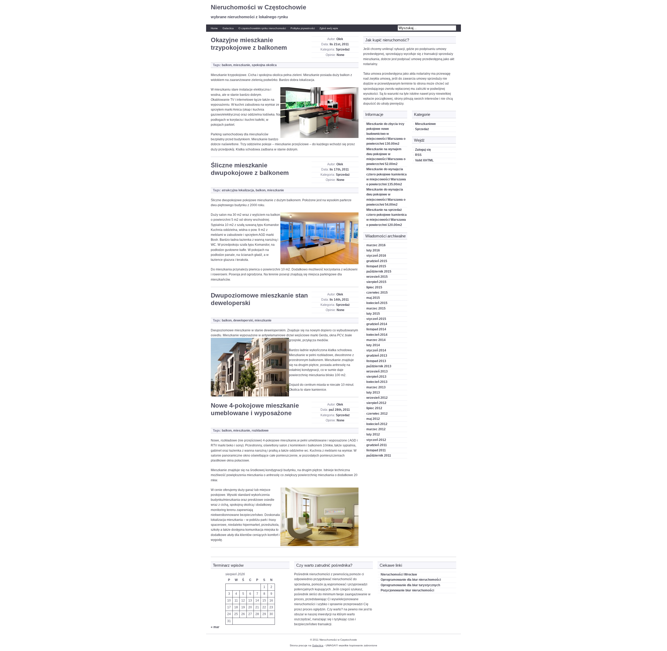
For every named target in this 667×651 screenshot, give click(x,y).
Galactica (228, 28)
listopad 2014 (376, 329)
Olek (339, 39)
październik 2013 (378, 366)
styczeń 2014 (376, 350)
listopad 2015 (376, 266)
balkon (227, 65)
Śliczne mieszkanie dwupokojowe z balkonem (250, 169)
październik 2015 (378, 271)
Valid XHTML (424, 160)
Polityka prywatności (303, 28)
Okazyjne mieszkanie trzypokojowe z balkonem (249, 43)
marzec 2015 (376, 308)
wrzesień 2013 (377, 371)
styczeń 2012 (376, 440)
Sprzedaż (343, 49)
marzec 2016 (376, 245)
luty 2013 (373, 392)
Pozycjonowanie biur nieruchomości (407, 590)
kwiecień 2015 (376, 303)
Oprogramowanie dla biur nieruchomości (411, 580)
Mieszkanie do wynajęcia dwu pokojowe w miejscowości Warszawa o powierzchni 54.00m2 (385, 197)
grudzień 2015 (376, 261)
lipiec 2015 (374, 287)
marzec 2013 (376, 387)
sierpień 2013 (376, 376)
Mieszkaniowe (425, 124)
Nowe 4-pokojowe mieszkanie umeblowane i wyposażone (255, 409)
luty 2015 (373, 313)
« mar (215, 627)
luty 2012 (373, 434)
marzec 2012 (376, 429)
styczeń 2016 (376, 255)
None (340, 55)
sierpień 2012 (376, 403)
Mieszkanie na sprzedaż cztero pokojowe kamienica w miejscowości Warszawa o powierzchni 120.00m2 (386, 217)
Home (214, 28)
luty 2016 (373, 250)
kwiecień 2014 (376, 335)
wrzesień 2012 (377, 398)
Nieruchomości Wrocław (399, 574)
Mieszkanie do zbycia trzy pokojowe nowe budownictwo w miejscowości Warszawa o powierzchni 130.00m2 (385, 134)
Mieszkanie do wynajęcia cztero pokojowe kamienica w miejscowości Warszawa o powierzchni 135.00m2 (386, 176)
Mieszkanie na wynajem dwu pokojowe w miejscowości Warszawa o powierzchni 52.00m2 (385, 156)
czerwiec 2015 (377, 292)
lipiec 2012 (374, 408)
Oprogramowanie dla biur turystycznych (410, 585)
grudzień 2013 (376, 355)
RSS (418, 155)
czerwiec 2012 (377, 413)
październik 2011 (378, 455)
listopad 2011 (376, 450)
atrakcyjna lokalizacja (238, 190)
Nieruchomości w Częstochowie (258, 7)
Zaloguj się (423, 149)
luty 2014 (373, 345)
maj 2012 (373, 419)
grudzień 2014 (376, 324)
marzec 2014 (376, 340)
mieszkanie (241, 65)
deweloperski (243, 320)
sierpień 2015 (376, 282)
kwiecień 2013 (376, 382)
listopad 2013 (376, 361)
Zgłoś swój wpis (328, 28)
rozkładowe (260, 430)
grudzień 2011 (376, 445)
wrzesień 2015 (377, 277)
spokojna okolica (264, 65)
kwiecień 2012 (376, 424)
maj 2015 (373, 298)
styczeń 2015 (376, 319)
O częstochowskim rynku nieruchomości (262, 28)
